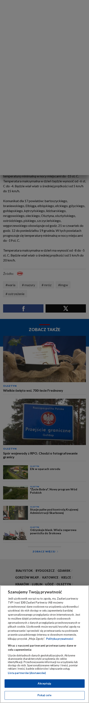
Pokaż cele (44, 695)
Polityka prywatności (59, 638)
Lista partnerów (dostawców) (27, 673)
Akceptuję (44, 683)
